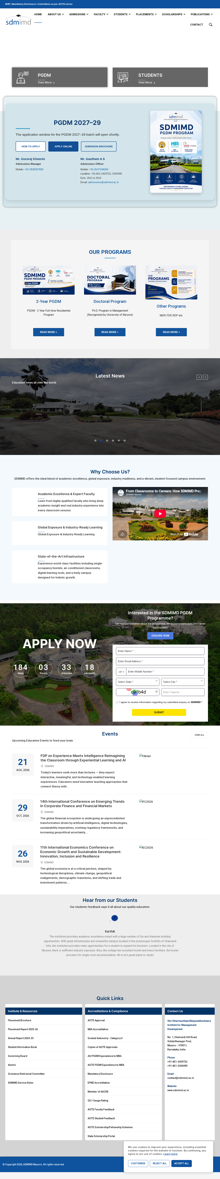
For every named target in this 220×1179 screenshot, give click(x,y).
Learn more (170, 1154)
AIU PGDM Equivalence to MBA (105, 1056)
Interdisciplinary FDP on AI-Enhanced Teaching (160, 431)
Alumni (12, 1065)
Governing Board (17, 1056)
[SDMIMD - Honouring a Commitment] (18, 19)
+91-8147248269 (98, 169)
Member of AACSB (98, 1091)
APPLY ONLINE (63, 146)
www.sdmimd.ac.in (178, 1090)
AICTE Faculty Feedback (101, 1109)
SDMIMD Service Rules (20, 1082)
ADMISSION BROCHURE (99, 146)
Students (121, 14)
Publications (200, 14)
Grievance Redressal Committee (26, 1073)
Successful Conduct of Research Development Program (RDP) (60, 431)
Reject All (160, 1163)
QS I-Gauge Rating (98, 1100)
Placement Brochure (19, 1020)
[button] (95, 441)
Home (38, 14)
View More (45, 82)
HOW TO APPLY (31, 146)
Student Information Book (22, 1047)
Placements (145, 14)
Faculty (99, 14)
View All (199, 735)
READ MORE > (48, 332)
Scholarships (172, 14)
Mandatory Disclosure (24, 4)
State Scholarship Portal (101, 1136)
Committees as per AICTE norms (54, 4)
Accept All (181, 1163)
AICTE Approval (96, 1020)
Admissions (77, 14)
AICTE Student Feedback (101, 1118)
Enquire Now (160, 635)
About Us (54, 14)
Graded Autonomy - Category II (105, 1038)
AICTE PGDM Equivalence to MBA (106, 1065)
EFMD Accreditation (99, 1082)
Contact (196, 24)
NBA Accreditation (98, 1029)
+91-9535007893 (33, 169)
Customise (138, 1163)
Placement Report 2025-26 (23, 1029)
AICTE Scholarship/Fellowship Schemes (110, 1127)
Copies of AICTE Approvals (103, 1047)
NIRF (8, 4)
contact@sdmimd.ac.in (180, 1078)
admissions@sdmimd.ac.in (103, 182)
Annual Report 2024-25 (21, 1038)
